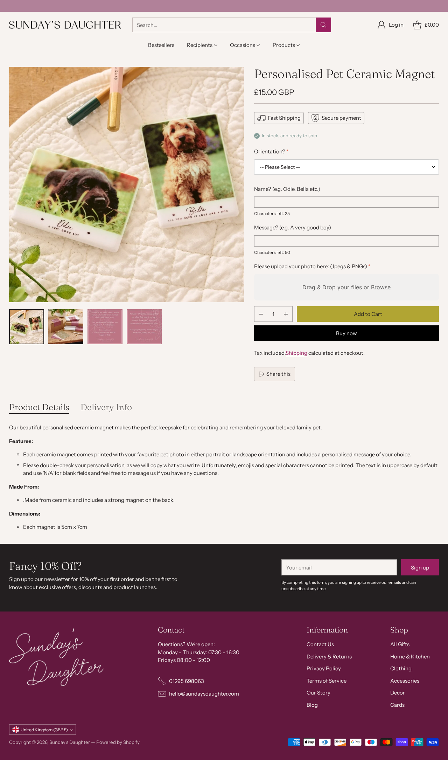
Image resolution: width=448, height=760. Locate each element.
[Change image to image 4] (144, 326)
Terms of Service (326, 680)
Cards (397, 705)
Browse (381, 287)
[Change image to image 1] (26, 326)
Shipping (296, 353)
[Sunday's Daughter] (65, 25)
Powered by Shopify (118, 742)
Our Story (318, 692)
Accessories (404, 680)
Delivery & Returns (329, 656)
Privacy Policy (324, 668)
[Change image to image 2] (65, 326)
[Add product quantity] (286, 314)
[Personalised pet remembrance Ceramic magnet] (126, 184)
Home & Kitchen (410, 656)
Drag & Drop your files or (346, 287)
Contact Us (320, 644)
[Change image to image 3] (105, 326)
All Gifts (400, 644)
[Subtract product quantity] (260, 314)
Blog (312, 705)
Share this (278, 374)
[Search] (323, 25)
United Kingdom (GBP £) (44, 729)
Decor (397, 692)
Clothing (401, 668)
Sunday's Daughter (69, 742)
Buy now (346, 333)
